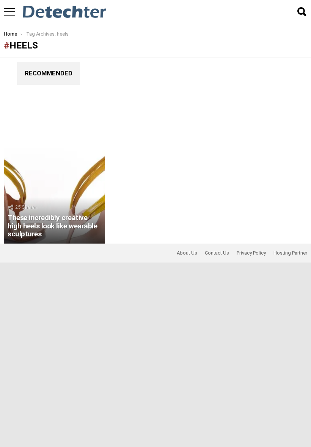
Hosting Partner (290, 253)
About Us (187, 253)
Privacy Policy (251, 253)
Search (301, 11)
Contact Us (217, 253)
